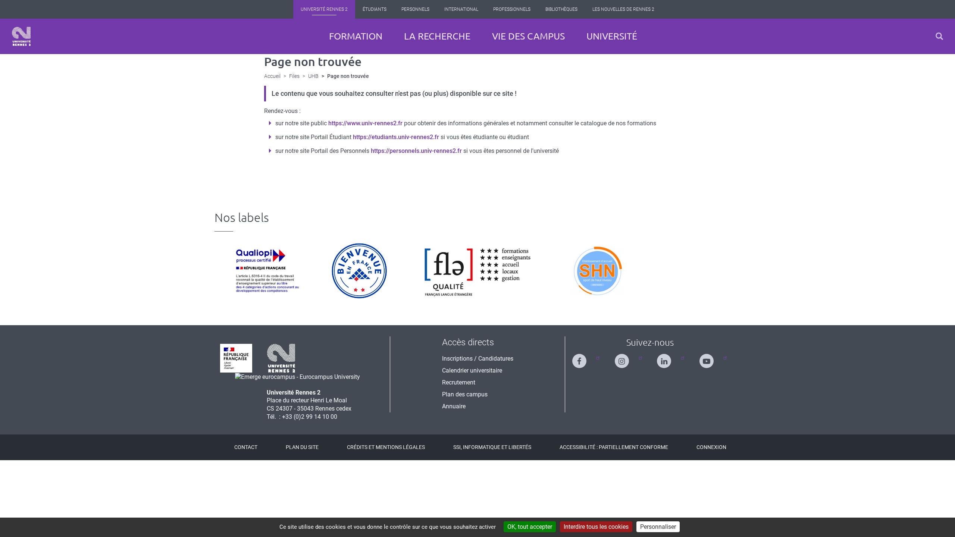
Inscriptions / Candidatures (477, 358)
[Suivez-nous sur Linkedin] (668, 357)
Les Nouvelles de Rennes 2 (623, 9)
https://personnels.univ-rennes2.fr (416, 150)
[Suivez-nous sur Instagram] (626, 357)
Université (611, 36)
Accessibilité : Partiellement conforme (614, 447)
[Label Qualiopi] (265, 271)
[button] (939, 36)
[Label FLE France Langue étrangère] (477, 271)
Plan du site (302, 447)
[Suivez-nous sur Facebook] (583, 357)
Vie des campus (528, 36)
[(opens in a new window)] (297, 376)
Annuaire (454, 406)
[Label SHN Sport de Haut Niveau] (597, 271)
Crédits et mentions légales (386, 447)
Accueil (272, 76)
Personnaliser (658, 526)
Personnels (415, 9)
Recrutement (458, 382)
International (461, 9)
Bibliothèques (561, 9)
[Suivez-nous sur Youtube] (711, 357)
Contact (245, 447)
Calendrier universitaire (472, 370)
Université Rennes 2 (324, 9)
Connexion (711, 447)
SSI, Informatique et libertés (492, 447)
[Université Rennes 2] (281, 357)
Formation (355, 36)
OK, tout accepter (529, 526)
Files (294, 76)
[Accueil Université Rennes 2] (21, 36)
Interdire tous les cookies (596, 526)
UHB (313, 76)
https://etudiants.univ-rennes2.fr (396, 137)
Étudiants (374, 9)
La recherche (437, 36)
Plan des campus (465, 394)
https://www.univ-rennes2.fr (365, 123)
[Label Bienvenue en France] (359, 271)
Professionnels (511, 9)
